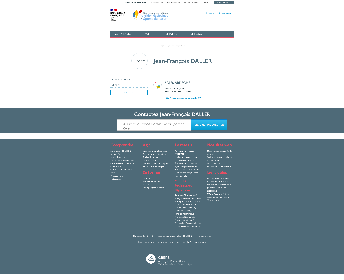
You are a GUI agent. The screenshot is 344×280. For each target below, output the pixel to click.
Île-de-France (181, 204)
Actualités (115, 154)
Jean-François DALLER (176, 46)
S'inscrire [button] (210, 13)
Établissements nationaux (186, 163)
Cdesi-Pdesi (115, 166)
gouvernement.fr (165, 242)
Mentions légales (203, 236)
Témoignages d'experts (153, 188)
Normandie (189, 217)
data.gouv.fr (200, 242)
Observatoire (157, 2)
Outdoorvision (173, 2)
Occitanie (179, 223)
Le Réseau (197, 34)
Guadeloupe (180, 208)
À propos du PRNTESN (120, 151)
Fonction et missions (121, 80)
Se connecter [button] (225, 13)
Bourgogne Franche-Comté (187, 198)
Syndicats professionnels (186, 166)
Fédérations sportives (184, 160)
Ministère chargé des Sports (187, 157)
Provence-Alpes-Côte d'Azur (187, 226)
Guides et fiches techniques (155, 163)
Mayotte (179, 217)
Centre (188, 201)
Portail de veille (191, 2)
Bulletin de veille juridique (154, 154)
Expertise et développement (155, 151)
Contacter (129, 92)
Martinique (189, 214)
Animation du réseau (184, 151)
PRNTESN (179, 154)
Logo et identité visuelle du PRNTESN (175, 236)
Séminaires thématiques (154, 166)
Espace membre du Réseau (219, 166)
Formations (148, 178)
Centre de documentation (122, 163)
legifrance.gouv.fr (146, 242)
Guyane (191, 208)
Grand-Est (192, 204)
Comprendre (123, 34)
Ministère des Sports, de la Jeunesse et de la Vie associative (219, 188)
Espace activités (150, 160)
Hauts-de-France (182, 211)
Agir (147, 34)
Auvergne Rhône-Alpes (185, 195)
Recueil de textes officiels (122, 160)
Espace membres (224, 2)
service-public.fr (184, 242)
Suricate (206, 2)
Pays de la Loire (193, 223)
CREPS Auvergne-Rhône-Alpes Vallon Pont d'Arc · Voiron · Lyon (218, 197)
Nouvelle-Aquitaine (183, 220)
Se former (172, 34)
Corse (195, 201)
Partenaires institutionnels (187, 170)
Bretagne (179, 201)
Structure (116, 85)
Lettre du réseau (117, 157)
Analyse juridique (150, 157)
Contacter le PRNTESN (143, 236)
